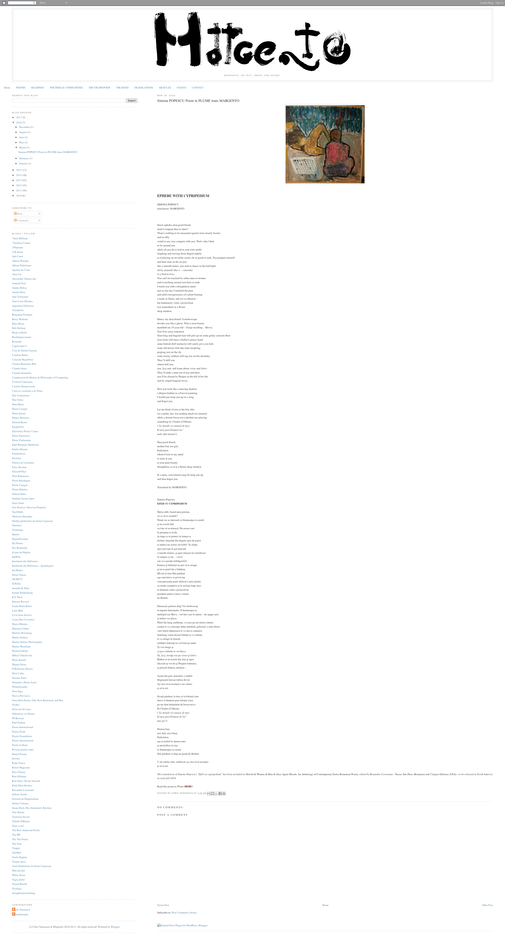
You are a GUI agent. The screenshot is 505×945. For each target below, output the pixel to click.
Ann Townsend (20, 296)
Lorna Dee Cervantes (23, 619)
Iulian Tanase (19, 574)
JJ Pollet (16, 583)
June (22, 137)
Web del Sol (18, 870)
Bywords (17, 341)
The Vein (17, 843)
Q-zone (16, 758)
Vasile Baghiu (19, 857)
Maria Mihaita (19, 624)
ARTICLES (165, 87)
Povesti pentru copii (23, 749)
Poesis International (22, 727)
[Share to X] (216, 793)
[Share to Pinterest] (224, 793)
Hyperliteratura (20, 539)
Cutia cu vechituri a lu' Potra (27, 391)
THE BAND (122, 87)
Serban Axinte (19, 794)
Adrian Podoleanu (21, 265)
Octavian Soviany (21, 709)
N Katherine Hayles (22, 668)
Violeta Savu (19, 861)
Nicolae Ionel (19, 678)
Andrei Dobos (19, 288)
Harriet (15, 534)
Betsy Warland (20, 319)
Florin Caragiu (20, 485)
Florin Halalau (19, 489)
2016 (19, 122)
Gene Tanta (18, 503)
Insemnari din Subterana (25, 561)
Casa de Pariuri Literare (24, 350)
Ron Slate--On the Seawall (26, 781)
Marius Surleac (20, 637)
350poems (17, 247)
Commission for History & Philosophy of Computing (40, 377)
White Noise (18, 875)
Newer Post (163, 905)
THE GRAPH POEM (99, 87)
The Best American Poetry (26, 830)
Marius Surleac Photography (27, 642)
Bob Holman (19, 328)
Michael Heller (20, 651)
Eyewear (16, 458)
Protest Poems (19, 754)
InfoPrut (16, 557)
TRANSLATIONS (143, 87)
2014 (19, 175)
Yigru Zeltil (18, 879)
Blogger (115, 926)
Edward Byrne (19, 422)
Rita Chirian (18, 772)
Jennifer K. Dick (20, 588)
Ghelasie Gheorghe (22, 516)
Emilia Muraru (20, 449)
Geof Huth (17, 512)
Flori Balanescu (20, 476)
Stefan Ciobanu (20, 803)
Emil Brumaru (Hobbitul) (25, 444)
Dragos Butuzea (20, 417)
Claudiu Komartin (21, 373)
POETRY (21, 87)
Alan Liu (17, 274)
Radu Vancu (18, 763)
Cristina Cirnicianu (22, 382)
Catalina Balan (20, 355)
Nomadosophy (20, 686)
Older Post (487, 905)
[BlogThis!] (213, 793)
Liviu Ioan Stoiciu (22, 615)
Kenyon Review (20, 601)
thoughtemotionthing (23, 893)
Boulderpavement (21, 337)
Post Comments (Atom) (184, 912)
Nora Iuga (17, 691)
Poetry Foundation (22, 736)
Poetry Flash (18, 731)
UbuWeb (16, 852)
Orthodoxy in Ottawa (23, 713)
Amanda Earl (19, 283)
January (23, 163)
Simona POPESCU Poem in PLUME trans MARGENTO (47, 152)
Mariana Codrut (20, 628)
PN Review (18, 718)
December (24, 127)
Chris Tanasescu (21, 909)
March (23, 147)
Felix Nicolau (19, 467)
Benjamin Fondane (22, 314)
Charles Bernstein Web (24, 364)
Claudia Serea (19, 368)
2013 (19, 180)
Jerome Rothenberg (22, 592)
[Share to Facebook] (220, 793)
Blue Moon (18, 323)
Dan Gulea (17, 399)
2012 (19, 185)
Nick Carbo (18, 673)
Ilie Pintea (17, 543)
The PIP (16, 834)
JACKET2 (17, 579)
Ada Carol (17, 256)
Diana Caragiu (19, 409)
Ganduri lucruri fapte (23, 498)
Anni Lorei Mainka (22, 301)
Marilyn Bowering (22, 633)
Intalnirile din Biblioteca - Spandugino (33, 565)
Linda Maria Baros (22, 606)
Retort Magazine (21, 767)
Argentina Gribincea (23, 305)
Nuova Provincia (21, 695)
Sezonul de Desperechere (25, 799)
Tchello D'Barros (21, 821)
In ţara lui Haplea (21, 552)
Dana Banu (18, 404)
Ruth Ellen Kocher (22, 785)
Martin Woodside (21, 646)
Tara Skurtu (18, 812)
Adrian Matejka (20, 261)
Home (7, 87)
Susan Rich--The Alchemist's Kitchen (31, 808)
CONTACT (198, 87)
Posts (20, 213)
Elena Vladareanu (21, 440)
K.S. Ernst (17, 597)
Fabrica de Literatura (23, 462)
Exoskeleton (18, 453)
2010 (19, 195)
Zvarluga (17, 888)
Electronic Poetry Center (25, 431)
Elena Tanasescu (21, 435)
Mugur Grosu (19, 664)
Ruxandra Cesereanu (23, 790)
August (23, 132)
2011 (19, 190)
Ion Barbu (17, 570)
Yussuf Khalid (19, 884)
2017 (19, 117)
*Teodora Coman (21, 243)
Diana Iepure (19, 413)
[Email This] (209, 793)
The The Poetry (20, 839)
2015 (19, 170)
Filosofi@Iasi (19, 471)
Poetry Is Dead (19, 745)
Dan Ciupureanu (21, 395)
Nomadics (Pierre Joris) (24, 682)
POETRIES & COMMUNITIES (66, 87)
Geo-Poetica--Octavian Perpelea (29, 507)
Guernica (17, 525)
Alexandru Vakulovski (24, 278)
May (22, 142)
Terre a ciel (18, 826)
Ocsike (15, 704)
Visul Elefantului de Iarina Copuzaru (31, 866)
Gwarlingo (17, 530)
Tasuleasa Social (21, 816)
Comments (23, 220)
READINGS (37, 87)
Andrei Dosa (18, 292)
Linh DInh (17, 610)
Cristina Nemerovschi (23, 386)
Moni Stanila (19, 660)
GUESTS (181, 87)
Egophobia (18, 426)
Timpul (16, 848)
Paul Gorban (18, 722)
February (24, 158)
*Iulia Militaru (20, 238)
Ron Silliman (19, 776)
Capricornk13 (19, 346)
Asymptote (18, 310)
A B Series (17, 252)
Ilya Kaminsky (20, 547)
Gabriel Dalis (19, 494)
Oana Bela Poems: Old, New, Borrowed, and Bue (37, 700)
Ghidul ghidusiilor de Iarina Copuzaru (32, 521)
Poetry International (22, 740)
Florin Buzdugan (21, 480)
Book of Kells (19, 332)
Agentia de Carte (21, 270)
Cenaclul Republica (22, 359)
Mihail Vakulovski (22, 655)
